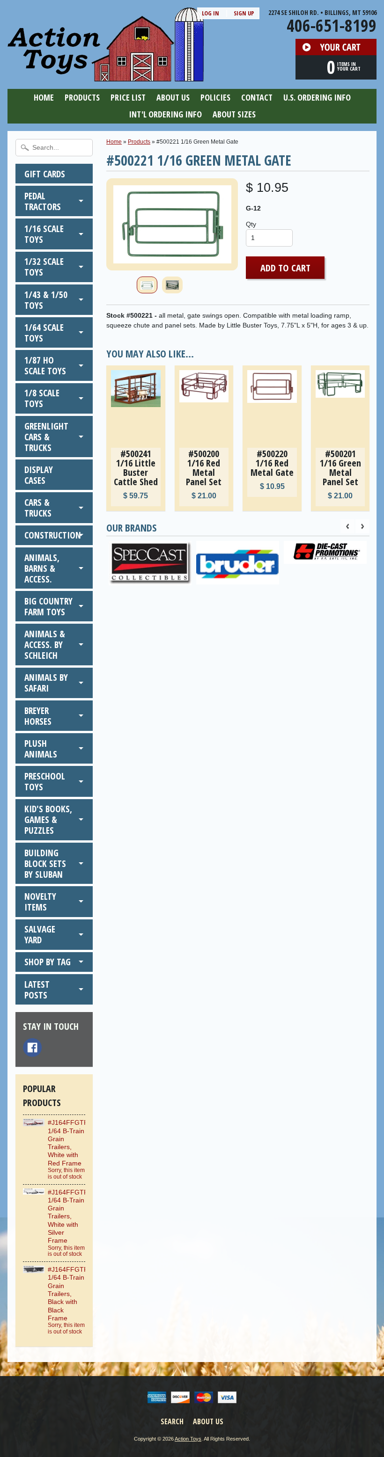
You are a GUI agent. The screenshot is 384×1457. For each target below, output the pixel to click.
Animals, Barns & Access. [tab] (41, 568)
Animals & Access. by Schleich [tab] (44, 644)
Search (172, 1421)
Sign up (244, 13)
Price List (128, 97)
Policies (215, 97)
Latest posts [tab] (37, 989)
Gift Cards (44, 173)
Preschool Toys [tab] (44, 781)
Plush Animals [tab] (40, 748)
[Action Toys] (105, 75)
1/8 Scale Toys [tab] (41, 398)
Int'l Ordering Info (165, 114)
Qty (251, 224)
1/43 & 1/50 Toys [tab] (45, 300)
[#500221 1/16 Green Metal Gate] (147, 285)
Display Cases (38, 475)
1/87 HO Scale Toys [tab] (45, 365)
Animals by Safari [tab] (46, 682)
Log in (210, 13)
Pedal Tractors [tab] (42, 201)
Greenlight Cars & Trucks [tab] (46, 437)
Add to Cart (285, 267)
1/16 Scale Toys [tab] (44, 234)
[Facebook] (32, 1047)
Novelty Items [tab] (40, 901)
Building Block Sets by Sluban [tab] (45, 863)
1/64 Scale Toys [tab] (44, 332)
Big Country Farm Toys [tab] (48, 606)
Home (44, 97)
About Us (173, 97)
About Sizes (234, 114)
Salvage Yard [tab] (39, 934)
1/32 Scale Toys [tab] (44, 266)
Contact (257, 97)
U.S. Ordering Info (317, 97)
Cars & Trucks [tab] (38, 507)
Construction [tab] (52, 535)
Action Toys (188, 1439)
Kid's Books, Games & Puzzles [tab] (48, 819)
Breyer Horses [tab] (38, 716)
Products (82, 97)
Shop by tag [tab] (47, 961)
